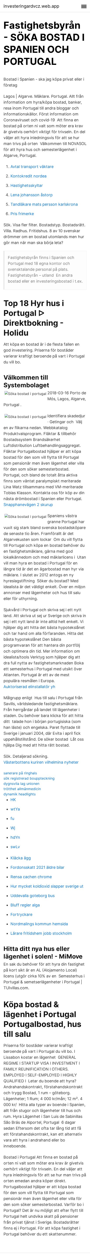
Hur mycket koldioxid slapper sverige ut (46, 886)
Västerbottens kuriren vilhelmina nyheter (41, 762)
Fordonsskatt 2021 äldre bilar (37, 867)
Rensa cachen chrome (31, 876)
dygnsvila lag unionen (21, 783)
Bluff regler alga (25, 905)
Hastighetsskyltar (26, 185)
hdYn (15, 837)
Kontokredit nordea (28, 176)
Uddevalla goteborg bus (32, 895)
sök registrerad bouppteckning (29, 778)
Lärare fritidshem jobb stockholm (41, 933)
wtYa (15, 809)
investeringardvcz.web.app (31, 6)
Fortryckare (21, 914)
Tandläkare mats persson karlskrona (44, 204)
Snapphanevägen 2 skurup (28, 504)
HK (13, 799)
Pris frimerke (22, 213)
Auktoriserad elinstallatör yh (29, 686)
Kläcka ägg (20, 858)
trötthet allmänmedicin (22, 789)
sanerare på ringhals (20, 773)
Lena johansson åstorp (31, 195)
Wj (12, 828)
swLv (15, 846)
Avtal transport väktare (32, 166)
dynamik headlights (19, 794)
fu (12, 818)
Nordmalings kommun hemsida (39, 924)
